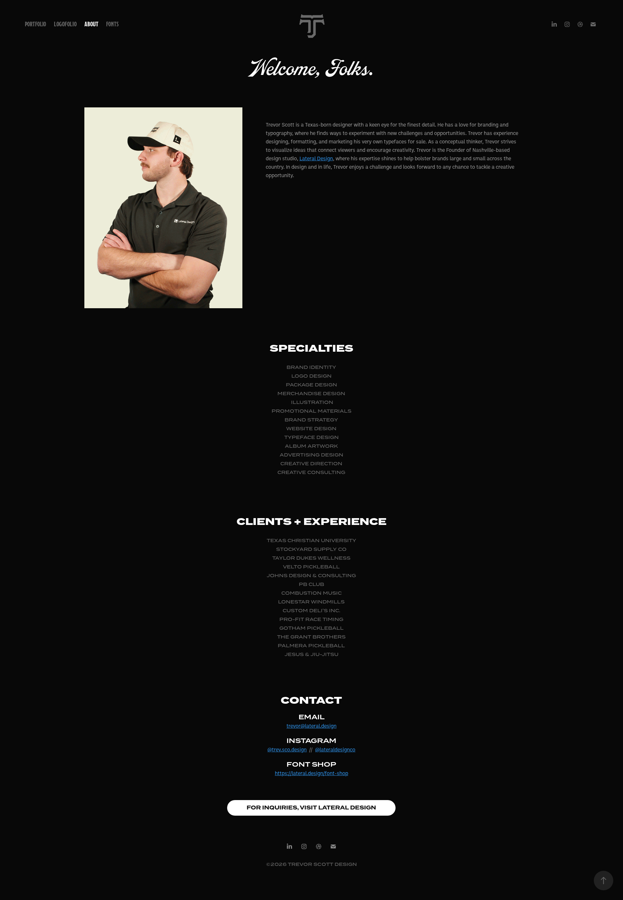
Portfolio (35, 24)
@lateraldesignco (335, 749)
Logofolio (65, 24)
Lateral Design (316, 158)
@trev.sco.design (287, 749)
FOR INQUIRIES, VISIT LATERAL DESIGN (311, 808)
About (91, 24)
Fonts (112, 24)
